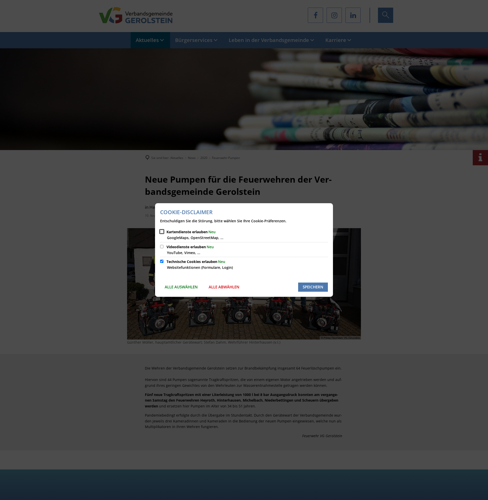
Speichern (313, 286)
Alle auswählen (181, 286)
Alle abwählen (224, 286)
